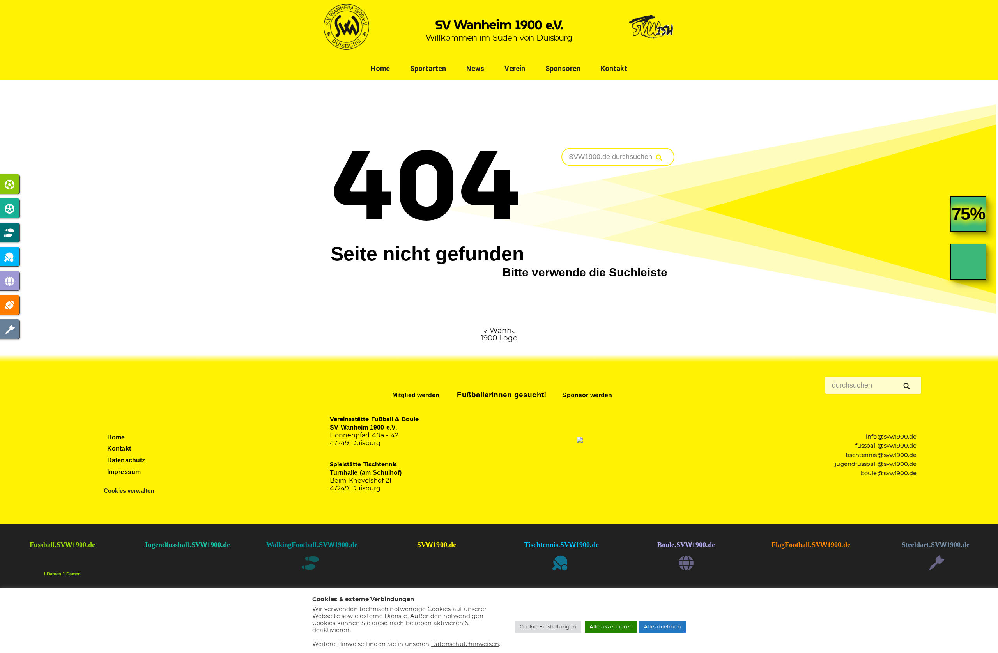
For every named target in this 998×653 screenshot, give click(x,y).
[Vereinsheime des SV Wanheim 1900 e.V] (651, 46)
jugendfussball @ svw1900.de (876, 463)
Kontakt (614, 68)
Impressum (124, 472)
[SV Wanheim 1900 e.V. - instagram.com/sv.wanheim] (436, 570)
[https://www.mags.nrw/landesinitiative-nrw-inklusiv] (623, 460)
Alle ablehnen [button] (662, 626)
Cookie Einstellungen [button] (548, 626)
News (475, 68)
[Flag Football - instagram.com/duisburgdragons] (811, 570)
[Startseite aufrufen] (346, 46)
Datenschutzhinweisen (465, 644)
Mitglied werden (415, 395)
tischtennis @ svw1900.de (881, 454)
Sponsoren (562, 68)
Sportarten (428, 68)
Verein (514, 68)
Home (380, 68)
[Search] (660, 158)
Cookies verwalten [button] (129, 490)
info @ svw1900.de (891, 436)
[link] (968, 220)
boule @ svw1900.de (889, 473)
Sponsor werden (586, 395)
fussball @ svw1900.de (886, 445)
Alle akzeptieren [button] (611, 626)
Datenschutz (126, 460)
